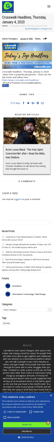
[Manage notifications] (48, 422)
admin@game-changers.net (39, 28)
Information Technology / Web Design (29, 294)
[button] (27, 437)
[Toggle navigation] (49, 6)
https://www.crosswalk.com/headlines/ (20, 80)
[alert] (27, 417)
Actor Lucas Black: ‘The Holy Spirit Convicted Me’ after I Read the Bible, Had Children (25, 153)
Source (5, 85)
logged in (18, 199)
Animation (16, 286)
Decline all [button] (27, 431)
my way (6, 323)
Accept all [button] (27, 424)
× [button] (51, 395)
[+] (26, 130)
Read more (38, 407)
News (37, 38)
